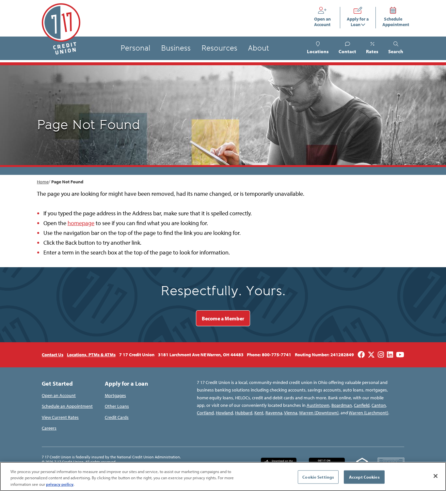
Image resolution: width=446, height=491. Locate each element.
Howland (224, 413)
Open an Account (323, 22)
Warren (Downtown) (319, 413)
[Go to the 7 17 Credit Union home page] (61, 28)
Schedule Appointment (393, 22)
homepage (81, 223)
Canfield (362, 405)
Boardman (341, 405)
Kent (258, 413)
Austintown (318, 405)
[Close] (435, 476)
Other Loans (117, 406)
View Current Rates (60, 417)
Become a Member (223, 318)
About (258, 48)
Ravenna (273, 413)
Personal (135, 48)
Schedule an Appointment (67, 406)
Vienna (290, 413)
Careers (49, 428)
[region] (223, 476)
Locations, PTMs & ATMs (91, 355)
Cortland (205, 413)
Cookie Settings (318, 476)
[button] (395, 48)
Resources (219, 48)
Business (176, 48)
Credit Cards (117, 417)
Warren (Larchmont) (368, 413)
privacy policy (59, 484)
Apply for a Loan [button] (358, 22)
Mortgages (115, 395)
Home (43, 182)
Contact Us (52, 355)
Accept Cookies (364, 476)
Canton (379, 405)
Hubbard (243, 413)
